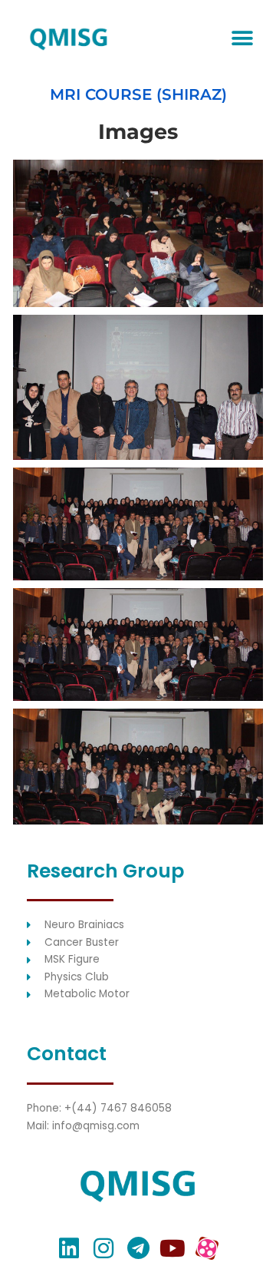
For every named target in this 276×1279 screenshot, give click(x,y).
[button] (242, 38)
